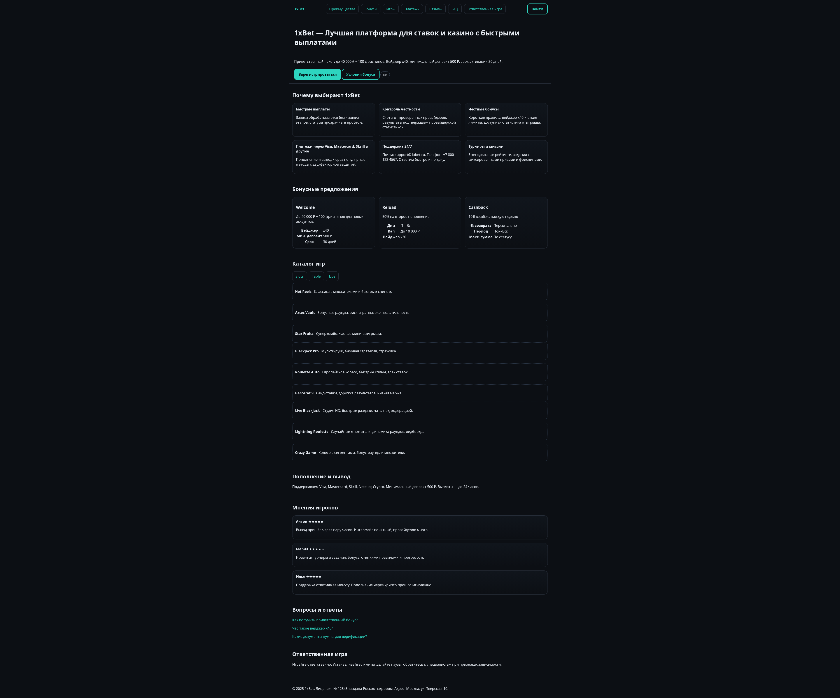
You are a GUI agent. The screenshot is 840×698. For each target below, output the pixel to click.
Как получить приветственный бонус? (325, 620)
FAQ (455, 9)
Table (316, 276)
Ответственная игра (484, 9)
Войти (537, 9)
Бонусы (370, 9)
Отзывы (435, 9)
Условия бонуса (360, 74)
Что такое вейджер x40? (312, 628)
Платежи (412, 9)
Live (332, 276)
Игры (390, 9)
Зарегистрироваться (318, 74)
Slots (300, 276)
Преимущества (342, 9)
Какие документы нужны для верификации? (329, 636)
